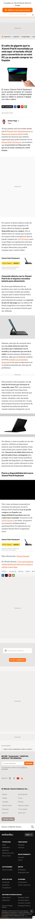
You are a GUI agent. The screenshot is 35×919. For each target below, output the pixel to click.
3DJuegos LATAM (23, 897)
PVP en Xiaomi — (10, 263)
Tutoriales (5, 802)
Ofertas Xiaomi (7, 805)
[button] (13, 121)
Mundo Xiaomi (6, 856)
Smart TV (5, 813)
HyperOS (16, 36)
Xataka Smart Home (8, 853)
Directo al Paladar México (7, 906)
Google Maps (26, 36)
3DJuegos (21, 845)
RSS (22, 777)
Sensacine (21, 857)
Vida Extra (21, 847)
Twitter (18, 106)
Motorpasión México (24, 905)
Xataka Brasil (6, 900)
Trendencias (6, 882)
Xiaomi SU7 (21, 813)
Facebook (15, 106)
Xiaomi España (23, 556)
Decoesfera (5, 885)
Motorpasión (22, 870)
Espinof (20, 860)
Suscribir (28, 763)
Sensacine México (23, 900)
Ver (18, 660)
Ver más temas (8, 819)
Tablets (27, 571)
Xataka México (6, 897)
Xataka (4, 845)
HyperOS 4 (7, 36)
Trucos (20, 798)
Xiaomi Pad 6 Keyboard (11, 142)
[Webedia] (8, 835)
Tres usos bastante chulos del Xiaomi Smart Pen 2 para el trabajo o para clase (17, 564)
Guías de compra (23, 805)
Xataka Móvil (6, 847)
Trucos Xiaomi (22, 809)
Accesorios (12, 571)
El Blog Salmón (22, 882)
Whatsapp (5, 809)
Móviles (4, 794)
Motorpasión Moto (23, 872)
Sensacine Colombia (24, 903)
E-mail (25, 106)
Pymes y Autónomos (24, 885)
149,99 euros (23, 239)
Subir (28, 834)
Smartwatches (22, 794)
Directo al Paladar (7, 870)
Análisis (4, 798)
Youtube (18, 777)
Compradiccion (6, 887)
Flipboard (22, 106)
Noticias (20, 571)
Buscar (32, 827)
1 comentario (8, 106)
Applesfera (5, 850)
